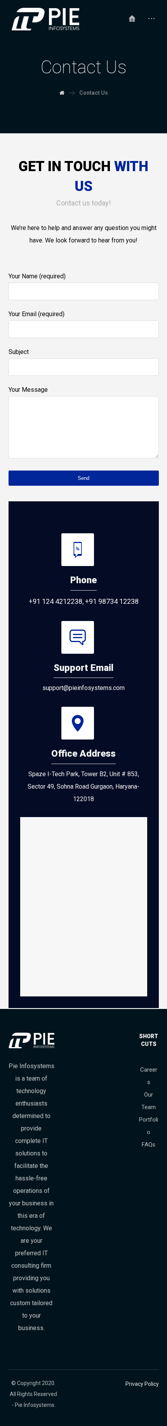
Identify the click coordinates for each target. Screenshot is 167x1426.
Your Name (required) (37, 276)
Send (83, 478)
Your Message (28, 389)
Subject (19, 352)
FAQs (148, 1144)
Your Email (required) (36, 314)
